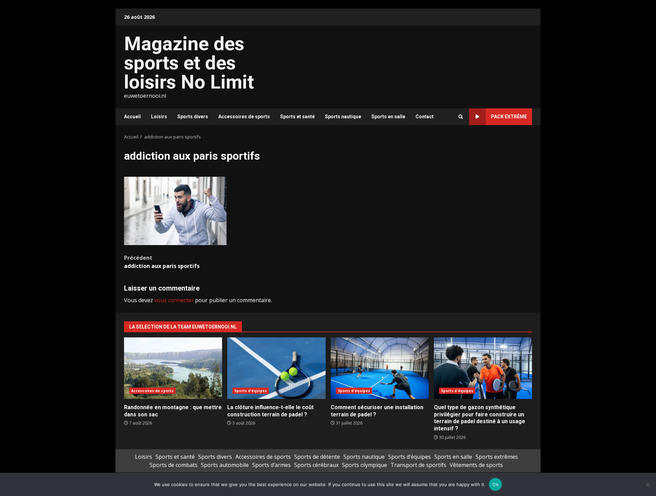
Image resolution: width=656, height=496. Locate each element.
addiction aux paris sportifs (162, 262)
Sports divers (192, 116)
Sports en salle (388, 116)
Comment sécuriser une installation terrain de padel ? (380, 368)
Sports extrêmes (497, 456)
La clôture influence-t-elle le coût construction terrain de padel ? (276, 368)
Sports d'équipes (250, 390)
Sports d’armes (271, 465)
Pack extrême (509, 116)
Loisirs (159, 116)
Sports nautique (343, 116)
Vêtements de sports (476, 465)
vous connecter (174, 300)
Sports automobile (225, 465)
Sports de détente (317, 456)
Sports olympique (364, 465)
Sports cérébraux (316, 465)
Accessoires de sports (244, 116)
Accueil (132, 116)
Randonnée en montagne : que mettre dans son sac (173, 368)
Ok (495, 484)
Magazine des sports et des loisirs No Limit (189, 62)
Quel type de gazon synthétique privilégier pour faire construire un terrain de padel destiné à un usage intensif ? (483, 368)
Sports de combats (173, 465)
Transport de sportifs (418, 465)
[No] (647, 484)
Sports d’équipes (409, 456)
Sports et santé (297, 116)
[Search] (461, 116)
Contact (424, 116)
